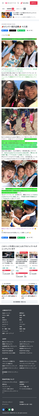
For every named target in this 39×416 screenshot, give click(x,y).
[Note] (12, 409)
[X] (6, 409)
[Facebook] (3, 409)
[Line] (9, 409)
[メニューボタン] (3, 3)
